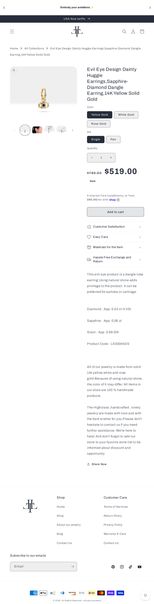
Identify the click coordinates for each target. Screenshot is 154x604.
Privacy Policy (113, 524)
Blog (60, 533)
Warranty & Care (115, 533)
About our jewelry (69, 524)
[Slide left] (14, 130)
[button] (12, 31)
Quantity (92, 148)
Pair (113, 139)
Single (95, 139)
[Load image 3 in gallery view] (49, 130)
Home (14, 48)
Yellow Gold (99, 114)
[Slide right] (72, 130)
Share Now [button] (99, 464)
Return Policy (113, 515)
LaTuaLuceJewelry (92, 600)
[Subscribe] (72, 566)
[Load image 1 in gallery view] (25, 130)
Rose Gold (98, 123)
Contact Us (64, 543)
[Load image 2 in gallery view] (37, 130)
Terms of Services (116, 506)
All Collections (34, 48)
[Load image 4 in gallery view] (62, 130)
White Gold (126, 114)
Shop (60, 515)
